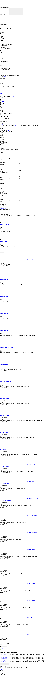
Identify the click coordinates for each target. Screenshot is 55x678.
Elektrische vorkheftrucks (27, 25)
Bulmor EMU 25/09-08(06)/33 (5, 517)
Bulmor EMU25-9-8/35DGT (5, 364)
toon (1, 207)
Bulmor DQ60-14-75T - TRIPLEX (6, 534)
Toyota (15, 26)
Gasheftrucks (44, 25)
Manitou (9, 26)
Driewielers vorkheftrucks (38, 25)
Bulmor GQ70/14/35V (4, 449)
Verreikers (16, 25)
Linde (7, 26)
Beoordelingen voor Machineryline (21, 665)
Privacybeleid (9, 665)
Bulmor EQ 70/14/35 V (4, 241)
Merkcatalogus (29, 665)
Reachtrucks (48, 25)
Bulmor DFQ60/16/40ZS (4, 415)
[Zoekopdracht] (16, 11)
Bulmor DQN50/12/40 (4, 279)
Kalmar (5, 26)
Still (13, 26)
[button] (27, 20)
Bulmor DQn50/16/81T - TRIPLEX (6, 500)
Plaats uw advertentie (3, 646)
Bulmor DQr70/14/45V (4, 313)
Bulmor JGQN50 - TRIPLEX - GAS (6, 568)
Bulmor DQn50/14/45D (4, 296)
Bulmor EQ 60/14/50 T (4, 466)
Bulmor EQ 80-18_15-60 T (5, 224)
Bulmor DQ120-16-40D (4, 483)
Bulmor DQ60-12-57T (4, 585)
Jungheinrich (2, 26)
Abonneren (2, 252)
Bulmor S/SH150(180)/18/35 (5, 381)
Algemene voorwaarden (3, 665)
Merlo (12, 26)
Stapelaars (32, 25)
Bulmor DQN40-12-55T (4, 602)
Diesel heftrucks (20, 25)
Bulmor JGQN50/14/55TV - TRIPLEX (7, 347)
